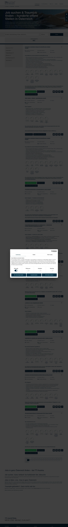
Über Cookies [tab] (49, 254)
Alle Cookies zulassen (49, 274)
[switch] (28, 270)
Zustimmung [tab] (18, 254)
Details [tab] (34, 254)
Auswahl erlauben (34, 274)
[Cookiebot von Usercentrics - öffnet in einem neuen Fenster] (52, 251)
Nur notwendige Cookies (18, 274)
